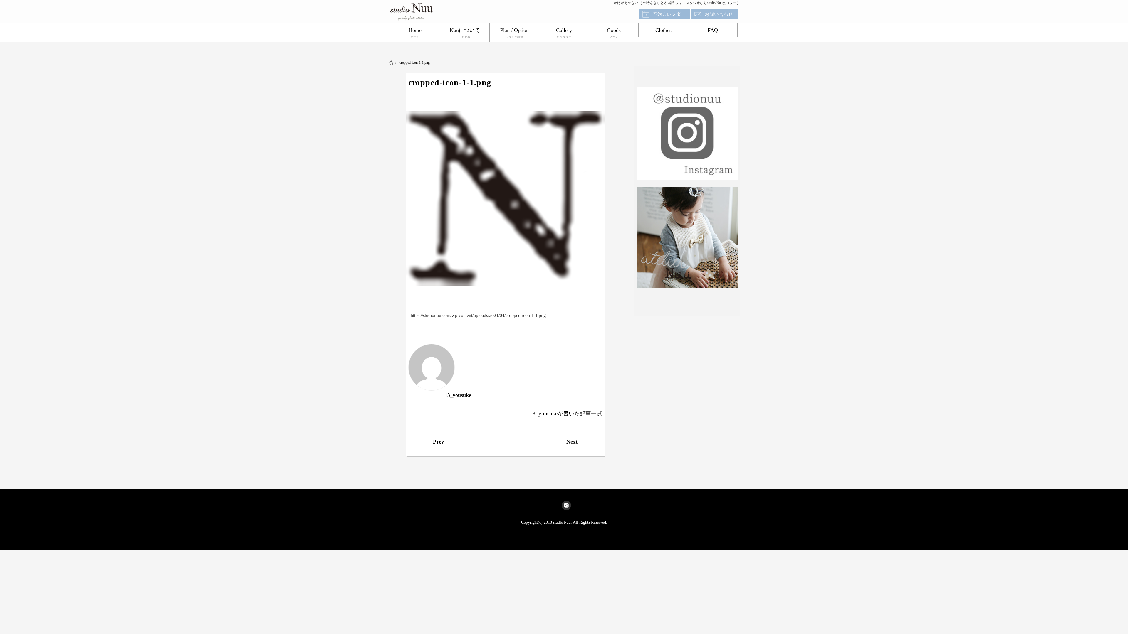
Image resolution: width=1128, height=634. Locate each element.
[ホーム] (391, 62)
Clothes (663, 30)
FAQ (713, 30)
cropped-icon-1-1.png (449, 82)
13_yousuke (458, 395)
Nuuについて (465, 30)
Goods (614, 30)
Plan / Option (514, 30)
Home (415, 30)
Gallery (564, 30)
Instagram (566, 505)
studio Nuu (562, 522)
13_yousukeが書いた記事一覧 (566, 413)
